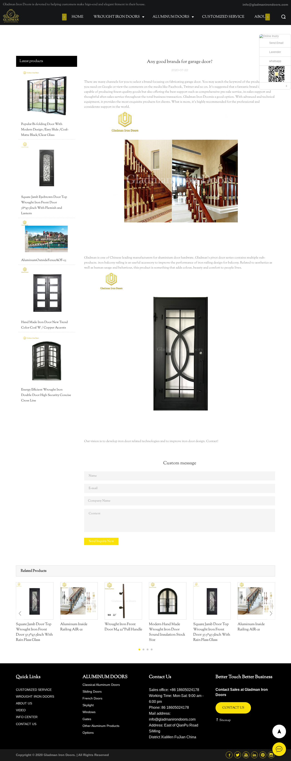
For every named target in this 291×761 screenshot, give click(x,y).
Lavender (275, 52)
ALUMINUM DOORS (171, 17)
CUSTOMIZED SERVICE (223, 17)
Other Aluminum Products (101, 726)
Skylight (88, 705)
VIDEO (21, 710)
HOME (77, 17)
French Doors (92, 698)
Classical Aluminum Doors (101, 684)
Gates (87, 719)
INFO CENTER (27, 717)
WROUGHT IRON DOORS (116, 17)
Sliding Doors (92, 691)
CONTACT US (26, 724)
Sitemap (225, 720)
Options (88, 732)
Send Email (276, 43)
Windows (89, 712)
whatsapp (275, 61)
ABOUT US (264, 17)
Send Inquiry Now (101, 541)
